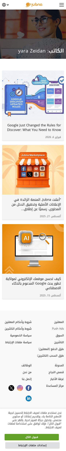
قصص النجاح (56, 372)
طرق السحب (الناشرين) (50, 355)
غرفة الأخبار (57, 379)
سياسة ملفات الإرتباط (18, 342)
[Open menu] (61, 4)
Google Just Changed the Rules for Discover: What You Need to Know (34, 127)
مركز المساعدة (55, 385)
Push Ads (58, 328)
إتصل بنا (27, 379)
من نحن (27, 372)
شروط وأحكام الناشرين (18, 328)
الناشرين (59, 342)
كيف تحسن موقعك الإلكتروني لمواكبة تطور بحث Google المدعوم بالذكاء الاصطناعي (33, 283)
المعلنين (59, 322)
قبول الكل (31, 437)
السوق (60, 335)
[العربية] (5, 4)
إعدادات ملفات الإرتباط (32, 445)
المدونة (59, 365)
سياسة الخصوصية (21, 335)
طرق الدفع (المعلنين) (51, 349)
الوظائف (26, 365)
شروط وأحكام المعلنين (18, 322)
